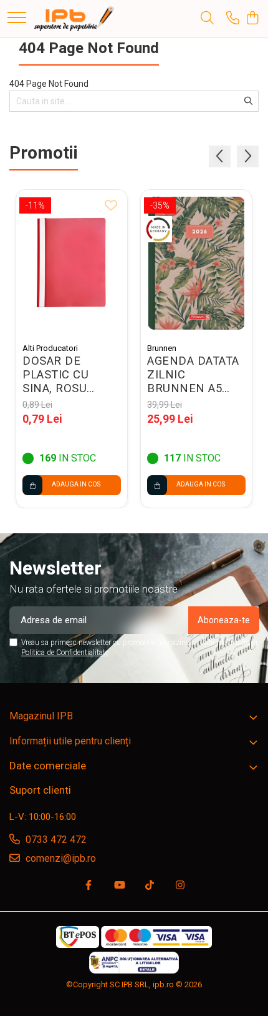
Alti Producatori (50, 348)
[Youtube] (119, 886)
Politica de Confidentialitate (64, 652)
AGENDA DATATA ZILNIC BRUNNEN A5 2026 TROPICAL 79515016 (193, 374)
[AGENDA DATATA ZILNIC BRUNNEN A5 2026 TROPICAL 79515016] (196, 263)
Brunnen (161, 348)
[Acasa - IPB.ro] (74, 18)
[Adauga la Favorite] (111, 206)
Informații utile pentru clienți (70, 741)
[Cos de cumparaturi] (252, 18)
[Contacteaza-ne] (232, 18)
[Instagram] (180, 886)
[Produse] (17, 18)
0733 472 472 (55, 840)
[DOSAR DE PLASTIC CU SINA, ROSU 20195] (71, 263)
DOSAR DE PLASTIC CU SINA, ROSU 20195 (55, 374)
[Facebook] (88, 886)
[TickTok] (149, 886)
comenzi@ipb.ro (59, 858)
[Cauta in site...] (207, 18)
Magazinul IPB (41, 716)
